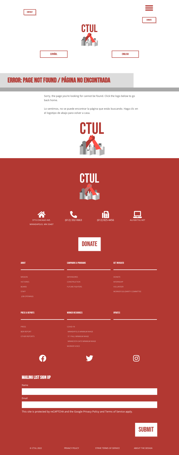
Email (25, 398)
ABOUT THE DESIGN (143, 448)
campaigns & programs (76, 262)
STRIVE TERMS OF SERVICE (107, 448)
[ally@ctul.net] (137, 214)
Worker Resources (75, 312)
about (23, 262)
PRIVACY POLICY (71, 448)
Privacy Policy (91, 411)
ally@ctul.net (137, 220)
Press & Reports (27, 312)
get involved (118, 262)
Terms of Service (115, 411)
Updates (116, 312)
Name (25, 385)
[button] (149, 7)
